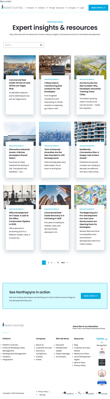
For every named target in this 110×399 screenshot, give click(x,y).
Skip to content (5, 1)
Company (72, 8)
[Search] (41, 45)
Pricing (51, 8)
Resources (60, 8)
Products (30, 8)
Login (82, 8)
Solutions (41, 8)
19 (58, 262)
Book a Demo (97, 7)
